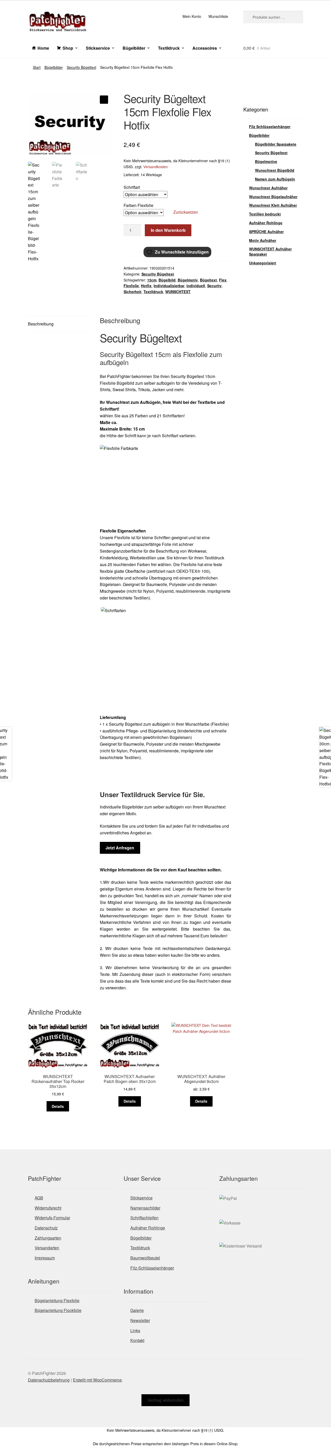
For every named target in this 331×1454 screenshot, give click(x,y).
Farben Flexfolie (138, 205)
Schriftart (132, 187)
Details (58, 1106)
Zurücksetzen (185, 212)
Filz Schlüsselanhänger (269, 126)
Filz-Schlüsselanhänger (152, 1268)
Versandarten (47, 1248)
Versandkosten (155, 166)
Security (214, 285)
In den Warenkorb (168, 230)
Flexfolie (131, 285)
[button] (104, 99)
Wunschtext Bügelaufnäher (273, 196)
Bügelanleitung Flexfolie (57, 1300)
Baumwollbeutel (145, 1258)
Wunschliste (218, 16)
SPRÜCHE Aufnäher (266, 231)
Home (43, 48)
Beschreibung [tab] (41, 324)
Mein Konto (192, 16)
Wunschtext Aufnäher (268, 187)
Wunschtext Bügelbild (274, 170)
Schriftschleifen (144, 1218)
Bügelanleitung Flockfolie (58, 1310)
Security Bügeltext (81, 67)
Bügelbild (167, 280)
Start (37, 67)
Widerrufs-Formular (52, 1218)
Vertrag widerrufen (165, 1400)
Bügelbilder (134, 48)
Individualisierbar (169, 285)
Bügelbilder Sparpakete (275, 144)
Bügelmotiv (188, 280)
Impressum (45, 1258)
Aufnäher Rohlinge (265, 222)
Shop (68, 48)
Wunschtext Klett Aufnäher (273, 205)
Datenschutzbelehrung (49, 1380)
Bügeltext (208, 280)
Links (135, 1330)
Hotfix (146, 285)
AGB (39, 1198)
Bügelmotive (266, 161)
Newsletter (140, 1320)
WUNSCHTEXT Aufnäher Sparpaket (270, 251)
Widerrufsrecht (48, 1208)
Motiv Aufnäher (262, 240)
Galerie (137, 1310)
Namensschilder (145, 1208)
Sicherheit (132, 291)
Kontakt (137, 1340)
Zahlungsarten (48, 1238)
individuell (195, 285)
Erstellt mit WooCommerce (97, 1380)
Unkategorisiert (262, 262)
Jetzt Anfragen (120, 848)
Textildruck (169, 48)
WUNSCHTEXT (178, 291)
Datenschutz (46, 1228)
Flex (223, 280)
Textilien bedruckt (265, 214)
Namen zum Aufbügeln (275, 179)
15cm (151, 280)
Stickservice (98, 48)
